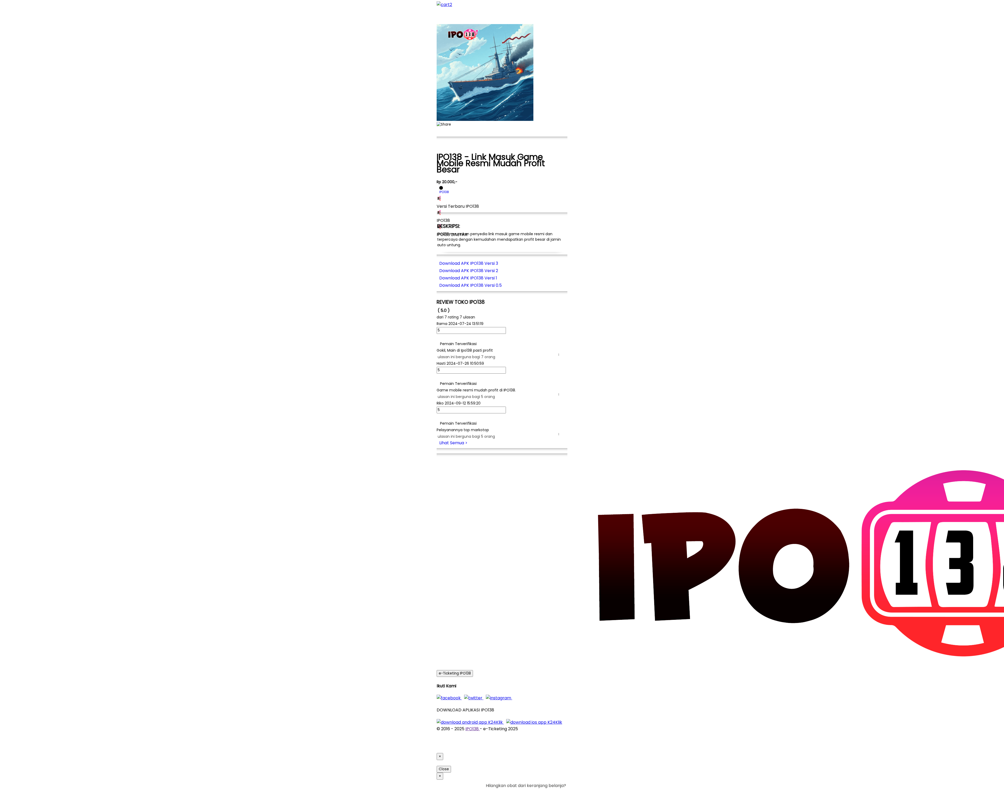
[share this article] (444, 124)
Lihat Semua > (453, 443)
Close (444, 769)
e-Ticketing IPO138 (455, 673)
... (559, 354)
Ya (548, 792)
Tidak (557, 792)
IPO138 (472, 729)
